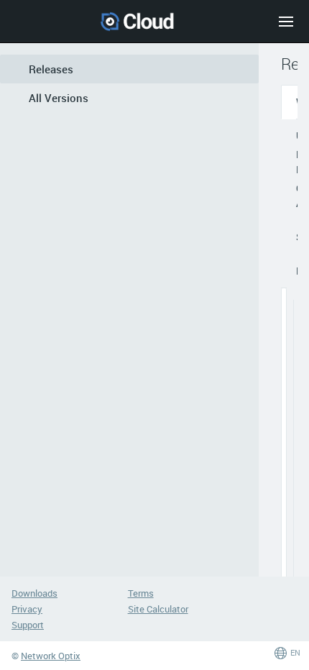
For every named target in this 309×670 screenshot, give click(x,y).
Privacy (26, 608)
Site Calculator (158, 608)
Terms (141, 593)
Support (27, 624)
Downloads (34, 593)
